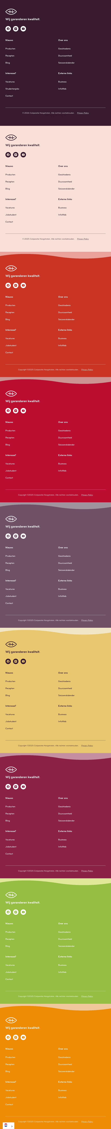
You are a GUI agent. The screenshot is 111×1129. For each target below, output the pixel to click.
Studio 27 (62, 116)
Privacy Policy (83, 113)
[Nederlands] (8, 1125)
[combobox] (8, 1125)
